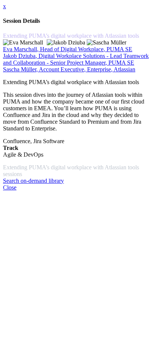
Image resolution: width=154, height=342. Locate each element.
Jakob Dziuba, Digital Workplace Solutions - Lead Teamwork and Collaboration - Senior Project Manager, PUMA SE (76, 59)
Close (9, 187)
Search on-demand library (33, 181)
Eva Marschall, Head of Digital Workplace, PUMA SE (67, 49)
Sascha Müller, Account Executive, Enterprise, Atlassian (69, 69)
